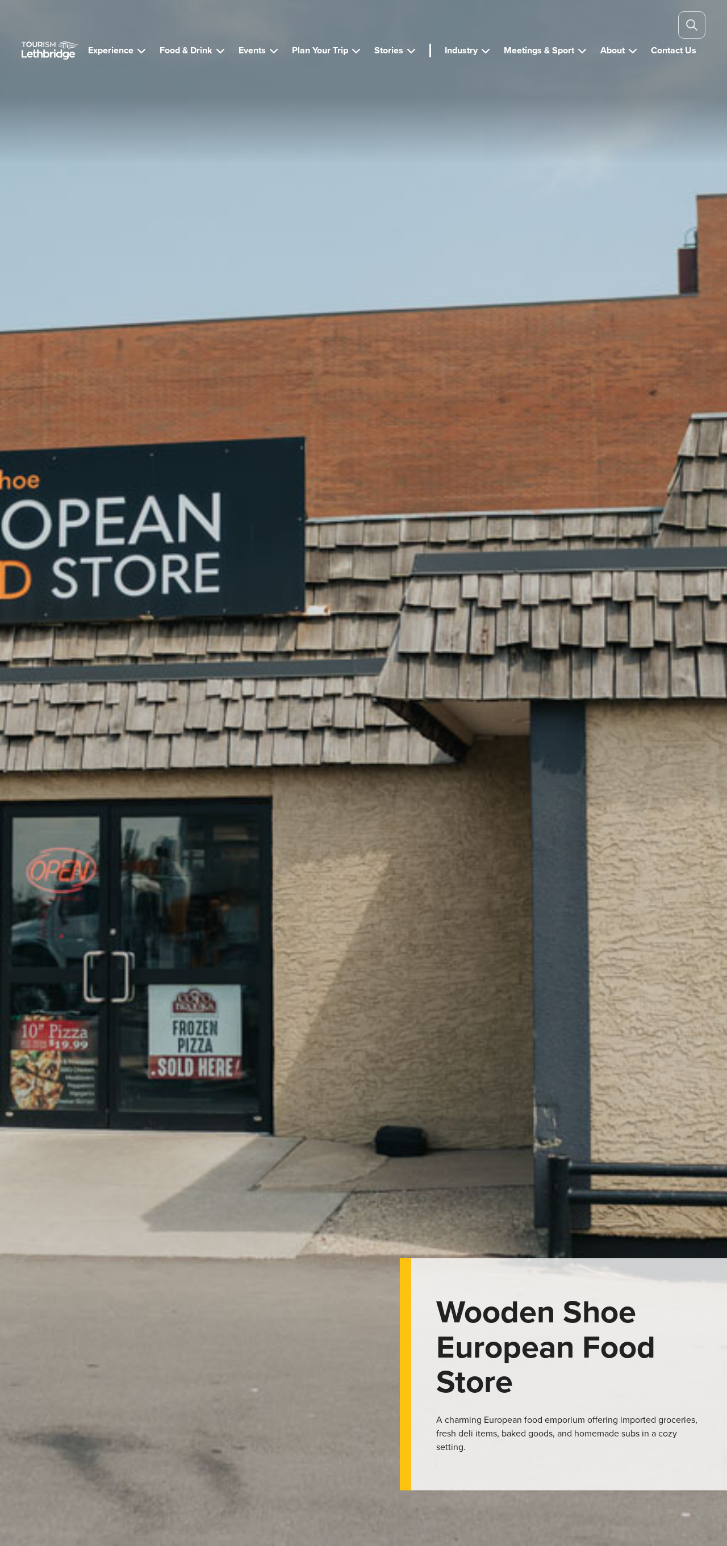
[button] (117, 50)
